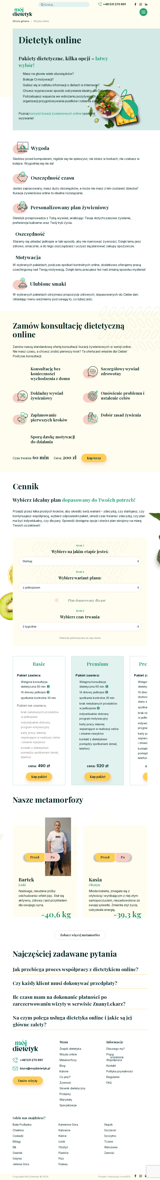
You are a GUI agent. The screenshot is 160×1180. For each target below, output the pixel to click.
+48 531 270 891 (114, 4)
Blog (62, 1065)
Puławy (63, 1164)
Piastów (63, 1152)
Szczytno (110, 1135)
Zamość (109, 1152)
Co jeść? (65, 1077)
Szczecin (110, 1130)
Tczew (108, 1141)
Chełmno (18, 1130)
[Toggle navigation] (143, 12)
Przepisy (65, 1094)
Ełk (14, 1147)
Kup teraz (94, 458)
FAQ (109, 1082)
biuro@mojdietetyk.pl (35, 1068)
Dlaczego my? (115, 1048)
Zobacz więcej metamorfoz (80, 935)
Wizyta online (68, 1054)
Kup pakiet (39, 777)
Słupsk (108, 1124)
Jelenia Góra (21, 1164)
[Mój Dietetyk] (22, 12)
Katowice (64, 1130)
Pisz (61, 1158)
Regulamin (113, 1077)
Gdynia (17, 1158)
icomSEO (125, 1176)
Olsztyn (63, 1147)
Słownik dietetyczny (72, 1088)
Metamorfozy (68, 1060)
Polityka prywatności (119, 1071)
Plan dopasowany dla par (87, 600)
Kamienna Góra (68, 1124)
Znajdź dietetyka (70, 1048)
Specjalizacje (68, 1105)
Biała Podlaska (22, 1124)
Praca (110, 1054)
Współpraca (114, 1060)
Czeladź (18, 1135)
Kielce (63, 1135)
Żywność (65, 1082)
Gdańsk (17, 1152)
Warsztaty (66, 1099)
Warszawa (110, 1147)
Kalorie (64, 1071)
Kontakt (111, 1065)
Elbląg (16, 1141)
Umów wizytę (27, 1081)
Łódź (62, 1141)
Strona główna (21, 21)
